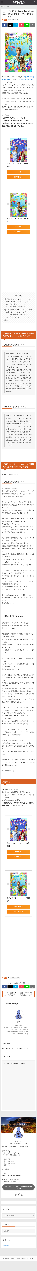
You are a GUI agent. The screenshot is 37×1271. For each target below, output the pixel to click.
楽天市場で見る (18, 177)
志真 (18, 1022)
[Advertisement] (18, 267)
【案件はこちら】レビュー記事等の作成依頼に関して (18, 1187)
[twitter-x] (15, 1194)
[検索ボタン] (34, 2)
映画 (5, 19)
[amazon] (22, 1194)
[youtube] (18, 1194)
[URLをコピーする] (32, 25)
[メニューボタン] (2, 2)
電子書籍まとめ (7, 1245)
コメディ (12, 978)
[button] (4, 25)
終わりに (9, 320)
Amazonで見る (18, 172)
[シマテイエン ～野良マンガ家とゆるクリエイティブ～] (18, 2)
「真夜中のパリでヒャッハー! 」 (20, 304)
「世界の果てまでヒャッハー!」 (19, 306)
